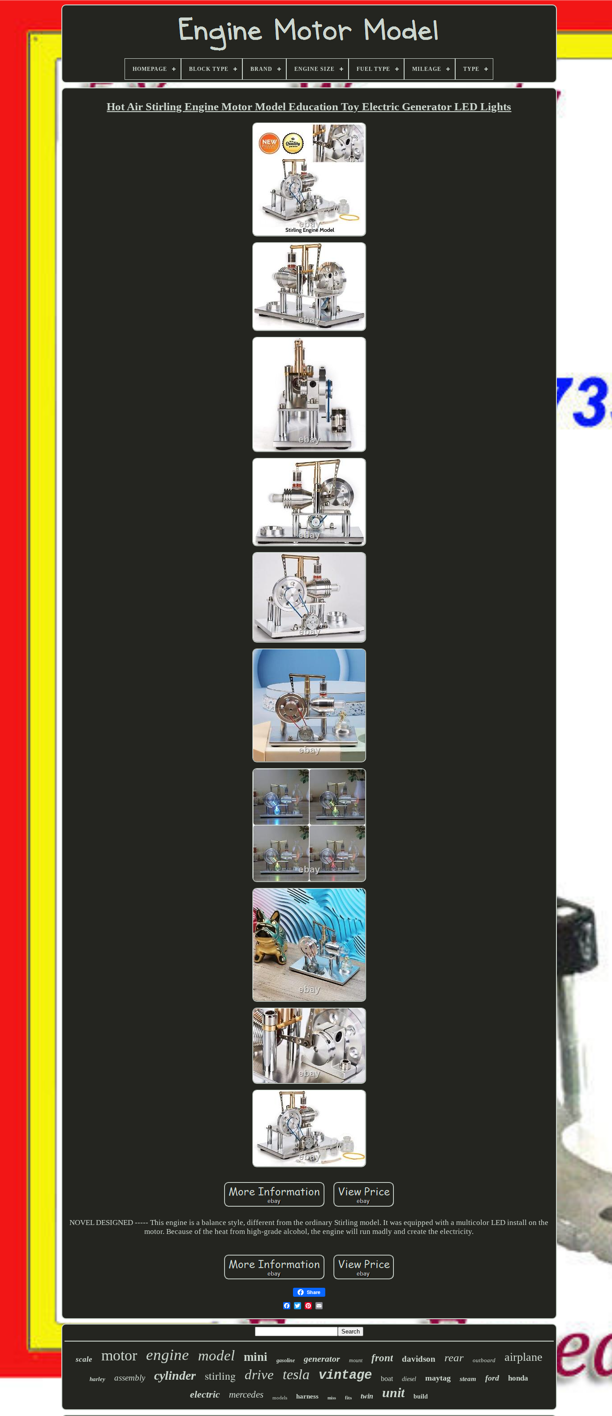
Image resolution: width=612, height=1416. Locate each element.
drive (259, 1374)
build (421, 1396)
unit (393, 1392)
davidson (418, 1359)
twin (367, 1396)
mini (255, 1357)
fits (348, 1397)
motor (119, 1355)
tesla (296, 1374)
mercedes (246, 1394)
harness (307, 1396)
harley (97, 1379)
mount (355, 1360)
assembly (129, 1377)
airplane (523, 1357)
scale (84, 1359)
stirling (220, 1375)
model (216, 1355)
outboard (484, 1360)
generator (322, 1359)
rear (454, 1357)
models (279, 1397)
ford (492, 1377)
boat (387, 1378)
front (382, 1358)
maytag (438, 1377)
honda (518, 1378)
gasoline (285, 1360)
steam (468, 1378)
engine (167, 1355)
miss (332, 1397)
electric (205, 1394)
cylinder (175, 1375)
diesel (409, 1379)
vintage (345, 1375)
